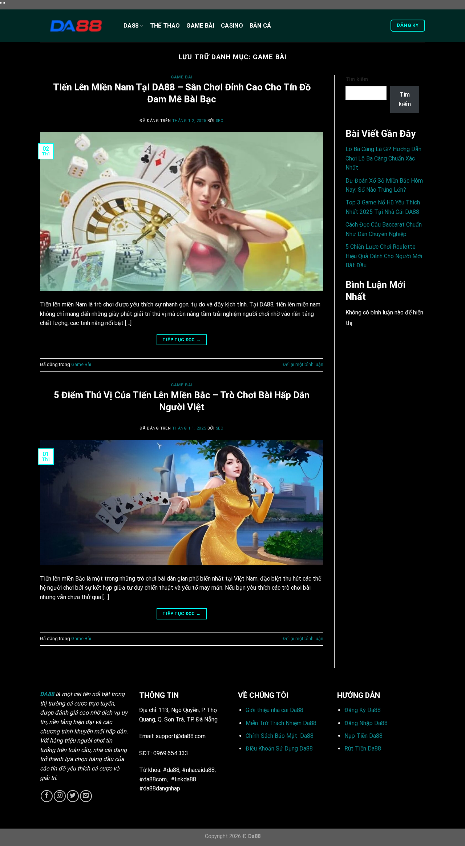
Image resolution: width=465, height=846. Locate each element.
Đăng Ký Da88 (362, 710)
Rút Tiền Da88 (362, 748)
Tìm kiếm (356, 79)
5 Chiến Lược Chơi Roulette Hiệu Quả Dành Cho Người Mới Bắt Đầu (383, 256)
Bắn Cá (260, 25)
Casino (232, 25)
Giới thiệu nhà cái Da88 (274, 710)
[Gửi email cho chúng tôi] (86, 796)
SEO (220, 120)
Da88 (131, 25)
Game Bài (200, 25)
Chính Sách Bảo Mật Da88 (280, 735)
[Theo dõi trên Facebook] (47, 796)
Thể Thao (165, 25)
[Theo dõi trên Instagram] (60, 796)
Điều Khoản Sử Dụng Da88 (279, 748)
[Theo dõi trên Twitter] (73, 796)
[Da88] (76, 26)
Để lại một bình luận (303, 364)
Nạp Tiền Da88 (363, 735)
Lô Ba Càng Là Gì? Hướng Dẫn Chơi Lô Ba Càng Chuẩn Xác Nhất (383, 158)
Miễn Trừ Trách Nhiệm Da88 (281, 723)
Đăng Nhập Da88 (366, 723)
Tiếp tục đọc (181, 339)
